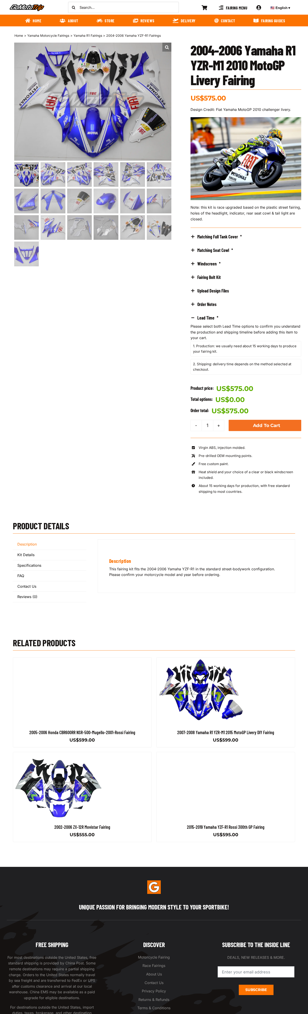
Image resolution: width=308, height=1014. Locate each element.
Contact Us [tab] (26, 586)
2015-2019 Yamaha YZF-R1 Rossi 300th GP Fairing (225, 827)
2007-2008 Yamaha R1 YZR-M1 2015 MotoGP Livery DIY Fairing (225, 732)
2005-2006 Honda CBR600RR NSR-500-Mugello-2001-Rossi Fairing (82, 732)
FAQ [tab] (20, 575)
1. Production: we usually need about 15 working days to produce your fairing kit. (245, 349)
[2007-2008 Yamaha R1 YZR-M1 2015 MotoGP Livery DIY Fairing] (201, 660)
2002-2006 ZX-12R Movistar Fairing (82, 827)
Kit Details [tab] (25, 555)
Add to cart (266, 425)
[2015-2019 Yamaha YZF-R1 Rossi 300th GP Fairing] (201, 755)
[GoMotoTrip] (27, 5)
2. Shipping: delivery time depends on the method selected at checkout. (242, 367)
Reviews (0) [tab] (27, 596)
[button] (166, 47)
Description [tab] (27, 544)
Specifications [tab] (29, 565)
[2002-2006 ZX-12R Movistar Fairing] (58, 755)
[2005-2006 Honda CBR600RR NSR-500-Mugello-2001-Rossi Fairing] (58, 660)
